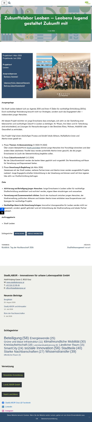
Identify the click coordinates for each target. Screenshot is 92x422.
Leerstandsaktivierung (46, 345)
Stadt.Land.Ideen (33, 148)
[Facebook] (2, 209)
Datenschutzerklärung (49, 419)
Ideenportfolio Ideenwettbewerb (17, 83)
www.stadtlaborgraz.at (15, 282)
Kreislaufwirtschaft (18, 344)
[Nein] (89, 417)
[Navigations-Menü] (4, 3)
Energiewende (42, 338)
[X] (2, 212)
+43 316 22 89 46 (13, 285)
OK (37, 419)
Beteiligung (19, 233)
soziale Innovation (35, 233)
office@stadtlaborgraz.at (15, 288)
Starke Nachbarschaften (24, 351)
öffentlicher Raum (12, 355)
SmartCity (13, 348)
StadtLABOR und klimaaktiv (15, 306)
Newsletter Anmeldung (13, 375)
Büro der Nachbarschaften (14, 313)
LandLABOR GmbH (11, 385)
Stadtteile (71, 348)
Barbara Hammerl (11, 77)
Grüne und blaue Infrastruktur (23, 341)
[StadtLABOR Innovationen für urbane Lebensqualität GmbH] (87, 3)
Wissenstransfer (60, 351)
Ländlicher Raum (71, 344)
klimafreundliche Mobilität (65, 341)
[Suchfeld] (9, 3)
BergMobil (8, 300)
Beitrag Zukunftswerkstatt (14, 86)
